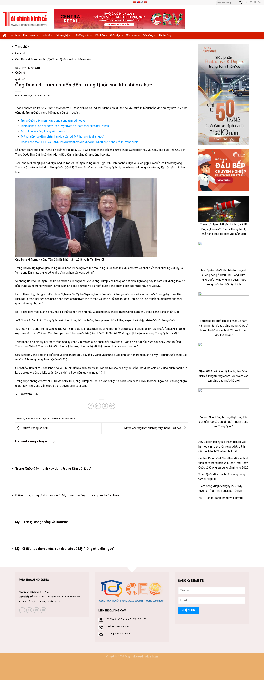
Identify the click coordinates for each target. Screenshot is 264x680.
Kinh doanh (29, 35)
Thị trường (165, 35)
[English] (138, 2)
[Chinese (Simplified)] (134, 2)
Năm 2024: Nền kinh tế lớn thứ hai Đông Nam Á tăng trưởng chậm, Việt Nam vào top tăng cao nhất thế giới (223, 376)
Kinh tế (46, 35)
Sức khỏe (131, 35)
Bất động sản (81, 35)
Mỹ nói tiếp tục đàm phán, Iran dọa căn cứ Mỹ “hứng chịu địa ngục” (62, 136)
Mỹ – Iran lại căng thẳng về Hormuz (43, 131)
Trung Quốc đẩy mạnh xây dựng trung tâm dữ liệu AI (53, 120)
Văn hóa (100, 35)
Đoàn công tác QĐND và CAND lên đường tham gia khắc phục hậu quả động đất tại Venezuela (79, 142)
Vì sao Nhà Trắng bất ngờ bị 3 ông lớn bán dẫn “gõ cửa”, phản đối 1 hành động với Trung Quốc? (223, 422)
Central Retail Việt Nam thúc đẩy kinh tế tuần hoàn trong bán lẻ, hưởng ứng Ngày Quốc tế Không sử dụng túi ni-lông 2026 (223, 463)
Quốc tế (20, 53)
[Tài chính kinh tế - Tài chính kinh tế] (26, 18)
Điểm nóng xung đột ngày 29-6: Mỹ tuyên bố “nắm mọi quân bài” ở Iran (65, 126)
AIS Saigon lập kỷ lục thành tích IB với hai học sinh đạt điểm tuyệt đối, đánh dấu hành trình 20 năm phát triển (222, 446)
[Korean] (141, 2)
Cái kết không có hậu (34, 428)
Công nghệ (62, 35)
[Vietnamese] (145, 2)
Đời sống (148, 35)
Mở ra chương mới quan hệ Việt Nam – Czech (153, 428)
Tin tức (13, 35)
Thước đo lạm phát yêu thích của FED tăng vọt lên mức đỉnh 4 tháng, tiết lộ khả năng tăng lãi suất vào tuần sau (223, 229)
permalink (70, 418)
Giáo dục (115, 35)
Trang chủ (21, 46)
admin (47, 96)
